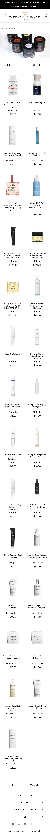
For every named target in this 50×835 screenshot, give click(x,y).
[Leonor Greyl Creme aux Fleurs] (37, 691)
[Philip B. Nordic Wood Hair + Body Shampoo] (37, 289)
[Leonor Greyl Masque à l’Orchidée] (37, 641)
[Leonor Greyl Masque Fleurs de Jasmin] (13, 641)
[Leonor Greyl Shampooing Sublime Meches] (13, 741)
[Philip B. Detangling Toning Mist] (37, 389)
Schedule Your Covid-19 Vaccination (25, 2)
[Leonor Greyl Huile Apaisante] (37, 138)
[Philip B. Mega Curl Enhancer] (13, 540)
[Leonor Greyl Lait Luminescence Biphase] (13, 691)
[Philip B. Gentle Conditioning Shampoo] (37, 339)
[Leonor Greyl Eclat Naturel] (13, 590)
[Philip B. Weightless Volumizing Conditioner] (13, 439)
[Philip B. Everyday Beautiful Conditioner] (13, 490)
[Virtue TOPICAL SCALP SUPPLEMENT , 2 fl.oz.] (37, 188)
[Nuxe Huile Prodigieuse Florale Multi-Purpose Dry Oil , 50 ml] (13, 188)
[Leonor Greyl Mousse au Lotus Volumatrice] (37, 540)
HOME (5, 28)
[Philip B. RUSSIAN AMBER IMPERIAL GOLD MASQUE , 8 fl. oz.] (13, 289)
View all (34, 784)
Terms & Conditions (17, 831)
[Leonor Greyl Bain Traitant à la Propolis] (13, 138)
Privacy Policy (36, 831)
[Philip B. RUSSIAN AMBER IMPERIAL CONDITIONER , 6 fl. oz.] (13, 238)
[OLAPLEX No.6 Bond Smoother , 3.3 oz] (13, 87)
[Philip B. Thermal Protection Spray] (37, 490)
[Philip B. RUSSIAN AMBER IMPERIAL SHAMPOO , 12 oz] (37, 238)
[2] (21, 785)
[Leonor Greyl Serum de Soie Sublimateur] (37, 590)
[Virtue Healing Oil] (37, 87)
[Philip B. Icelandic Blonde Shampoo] (13, 389)
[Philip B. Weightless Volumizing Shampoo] (37, 439)
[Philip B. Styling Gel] (13, 339)
